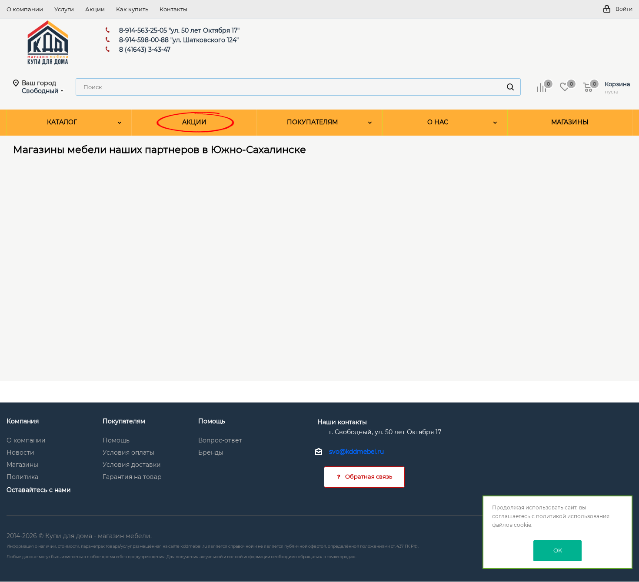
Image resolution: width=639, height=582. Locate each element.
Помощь (116, 440)
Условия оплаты (128, 452)
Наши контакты (342, 422)
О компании (26, 440)
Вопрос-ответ (220, 440)
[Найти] (510, 87)
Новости (20, 452)
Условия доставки (132, 465)
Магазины (22, 465)
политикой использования (572, 516)
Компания (23, 421)
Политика (22, 477)
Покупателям (124, 421)
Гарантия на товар (132, 477)
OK (557, 550)
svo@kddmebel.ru (356, 452)
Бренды (210, 452)
